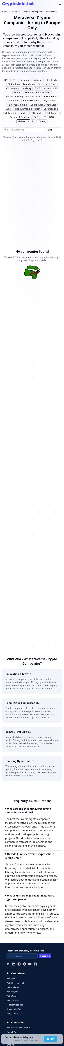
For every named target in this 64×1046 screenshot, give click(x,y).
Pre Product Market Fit (46, 88)
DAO (51, 117)
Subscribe (45, 956)
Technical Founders (20, 117)
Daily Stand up (49, 100)
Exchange (24, 79)
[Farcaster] (35, 964)
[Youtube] (30, 964)
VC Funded (10, 112)
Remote (29, 92)
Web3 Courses (13, 1000)
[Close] (60, 1039)
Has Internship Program (27, 108)
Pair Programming (17, 104)
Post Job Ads (12, 1032)
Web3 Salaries (13, 987)
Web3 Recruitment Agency (18, 1027)
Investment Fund (47, 84)
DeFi (36, 117)
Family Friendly (31, 100)
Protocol (37, 79)
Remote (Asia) (33, 96)
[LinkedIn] (13, 964)
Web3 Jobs (11, 978)
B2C (14, 79)
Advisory (26, 88)
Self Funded (53, 112)
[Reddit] (24, 964)
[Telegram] (19, 964)
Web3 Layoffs (12, 991)
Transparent (13, 100)
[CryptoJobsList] (18, 4)
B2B (6, 79)
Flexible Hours (51, 96)
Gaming (42, 121)
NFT (44, 117)
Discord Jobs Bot (14, 1009)
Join (52, 1038)
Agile (8, 108)
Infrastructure (52, 79)
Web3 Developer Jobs (16, 983)
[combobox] (54, 129)
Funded (23, 112)
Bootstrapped (51, 108)
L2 (33, 121)
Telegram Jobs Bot (15, 1004)
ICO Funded (37, 112)
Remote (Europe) (14, 96)
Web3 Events (12, 996)
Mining (17, 92)
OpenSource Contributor (43, 104)
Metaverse (23, 121)
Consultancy (12, 88)
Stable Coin (14, 84)
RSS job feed (12, 1013)
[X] (8, 964)
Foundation (29, 84)
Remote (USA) (43, 92)
